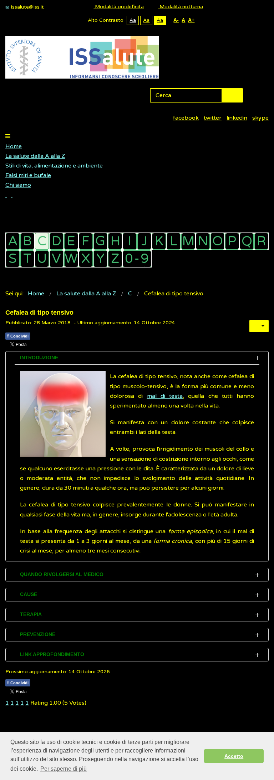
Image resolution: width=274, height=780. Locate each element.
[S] (12, 259)
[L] (173, 241)
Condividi (18, 336)
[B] (27, 241)
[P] (232, 241)
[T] (27, 259)
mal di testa (165, 396)
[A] (12, 241)
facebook (186, 117)
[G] (100, 241)
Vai (232, 95)
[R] (261, 241)
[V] (56, 259)
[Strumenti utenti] (259, 326)
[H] (115, 241)
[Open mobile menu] (7, 136)
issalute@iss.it (27, 7)
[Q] (246, 241)
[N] (203, 241)
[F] (85, 241)
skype (260, 117)
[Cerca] (8, 195)
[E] (71, 241)
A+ (191, 20)
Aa (133, 20)
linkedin (237, 117)
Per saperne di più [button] (63, 769)
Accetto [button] (233, 756)
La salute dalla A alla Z (35, 156)
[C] (42, 241)
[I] (129, 241)
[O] (217, 241)
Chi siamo (18, 185)
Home (13, 146)
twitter (213, 117)
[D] (56, 241)
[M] (188, 241)
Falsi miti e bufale (28, 175)
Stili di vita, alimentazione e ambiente (54, 165)
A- (176, 20)
